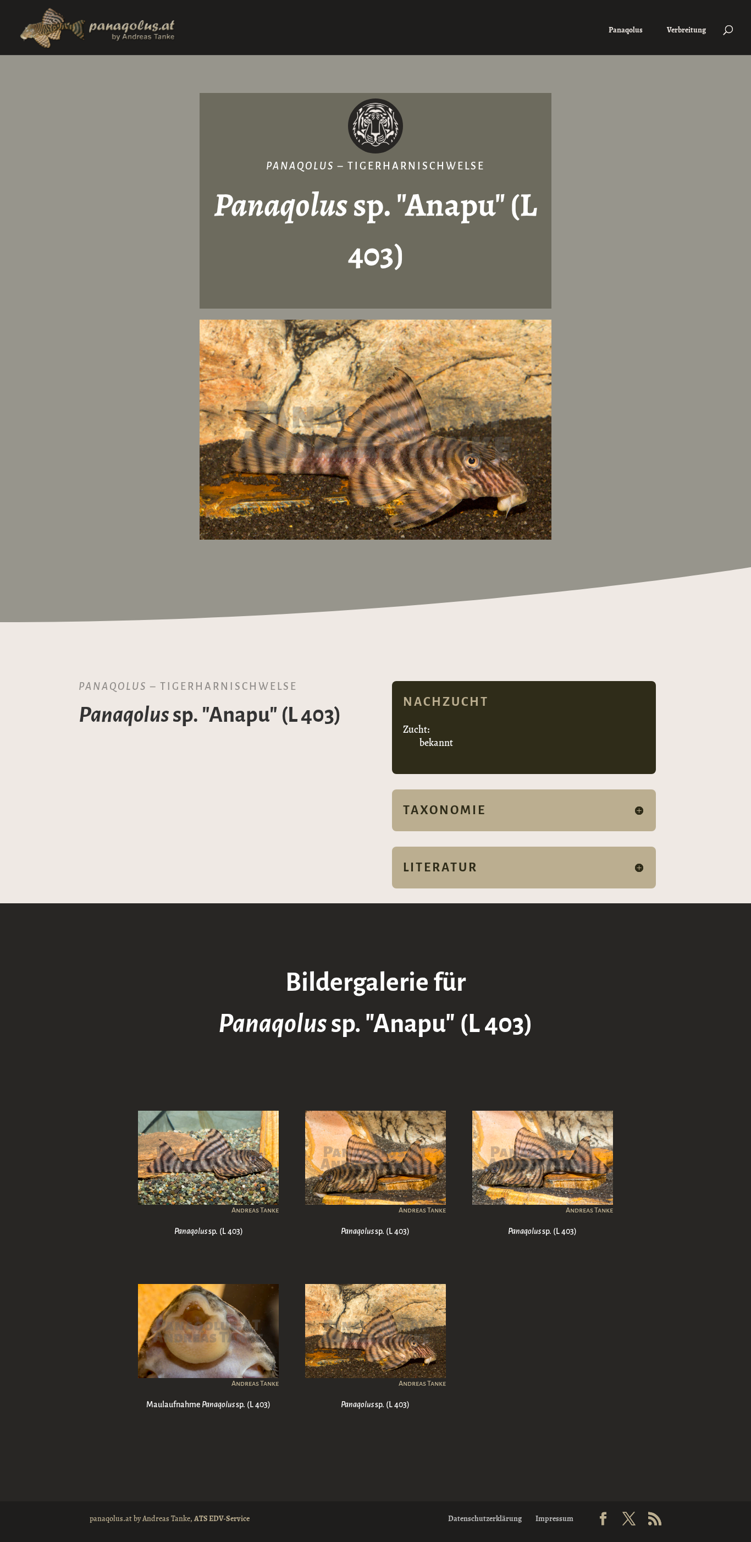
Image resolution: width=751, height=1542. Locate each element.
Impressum (554, 1518)
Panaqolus (626, 30)
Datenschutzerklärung (485, 1518)
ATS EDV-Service (222, 1518)
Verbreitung (686, 30)
